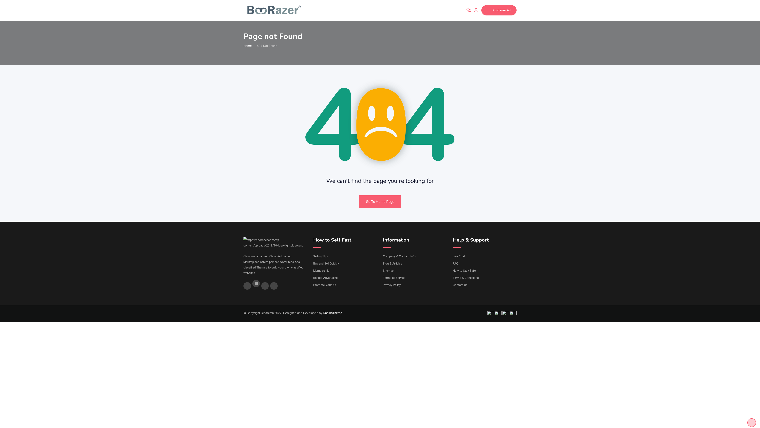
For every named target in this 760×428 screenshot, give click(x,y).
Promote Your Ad (324, 285)
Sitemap (388, 270)
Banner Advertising (325, 278)
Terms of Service (394, 278)
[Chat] (468, 10)
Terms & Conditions (466, 278)
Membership (321, 270)
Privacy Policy (392, 285)
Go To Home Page (380, 202)
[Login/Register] (476, 10)
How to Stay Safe (464, 270)
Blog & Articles (392, 263)
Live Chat (459, 256)
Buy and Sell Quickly (326, 263)
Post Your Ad (501, 10)
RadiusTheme (332, 313)
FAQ (455, 263)
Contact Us (460, 285)
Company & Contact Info (399, 256)
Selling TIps (320, 256)
